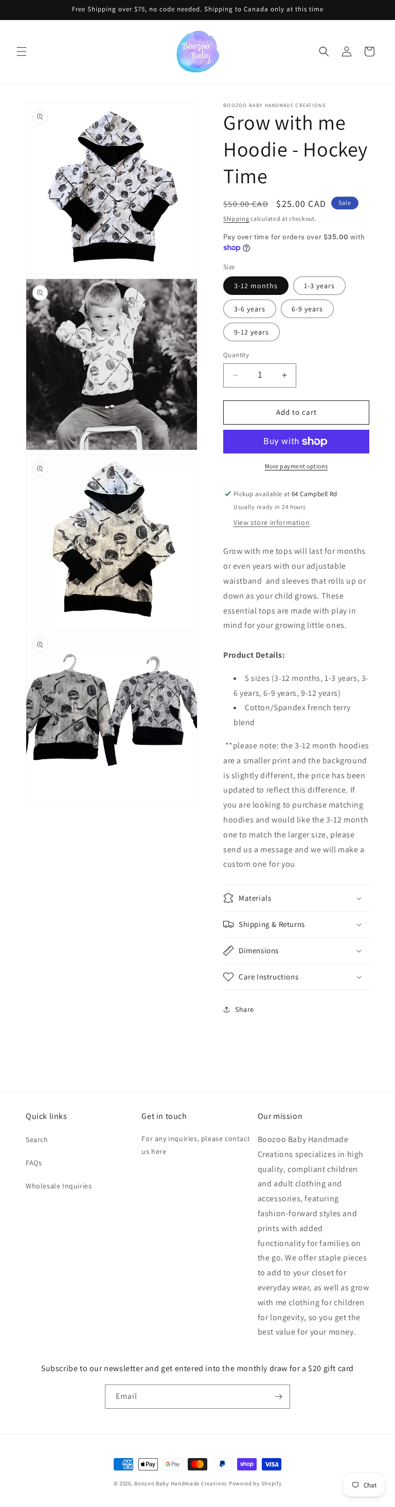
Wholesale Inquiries (59, 1185)
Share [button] (244, 1009)
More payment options (296, 466)
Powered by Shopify (255, 1483)
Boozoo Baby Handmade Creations (180, 1483)
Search (37, 1139)
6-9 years (307, 308)
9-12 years (251, 332)
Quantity (236, 355)
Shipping (236, 218)
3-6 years (249, 308)
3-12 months (256, 285)
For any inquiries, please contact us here (195, 1145)
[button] (21, 51)
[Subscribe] (278, 1397)
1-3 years (319, 285)
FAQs (34, 1162)
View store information (272, 522)
